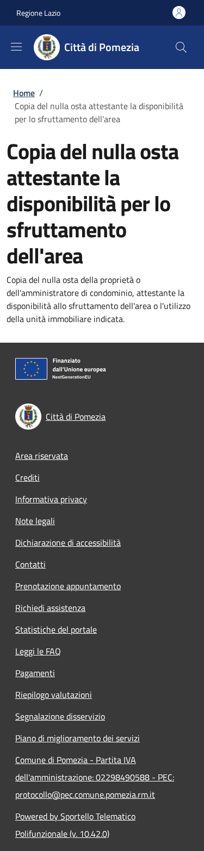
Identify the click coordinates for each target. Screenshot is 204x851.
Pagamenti (35, 672)
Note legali (35, 520)
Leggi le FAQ (38, 651)
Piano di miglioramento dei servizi (77, 738)
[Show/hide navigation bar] (16, 47)
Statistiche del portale (56, 629)
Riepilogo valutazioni (53, 694)
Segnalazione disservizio (60, 716)
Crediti (27, 477)
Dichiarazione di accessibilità (68, 542)
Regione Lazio (38, 12)
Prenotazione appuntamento (68, 585)
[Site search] (181, 47)
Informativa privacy (51, 499)
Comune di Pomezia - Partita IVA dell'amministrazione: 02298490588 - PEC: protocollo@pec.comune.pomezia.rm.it (94, 777)
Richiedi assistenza (50, 607)
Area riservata (41, 455)
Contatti (30, 564)
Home (24, 92)
